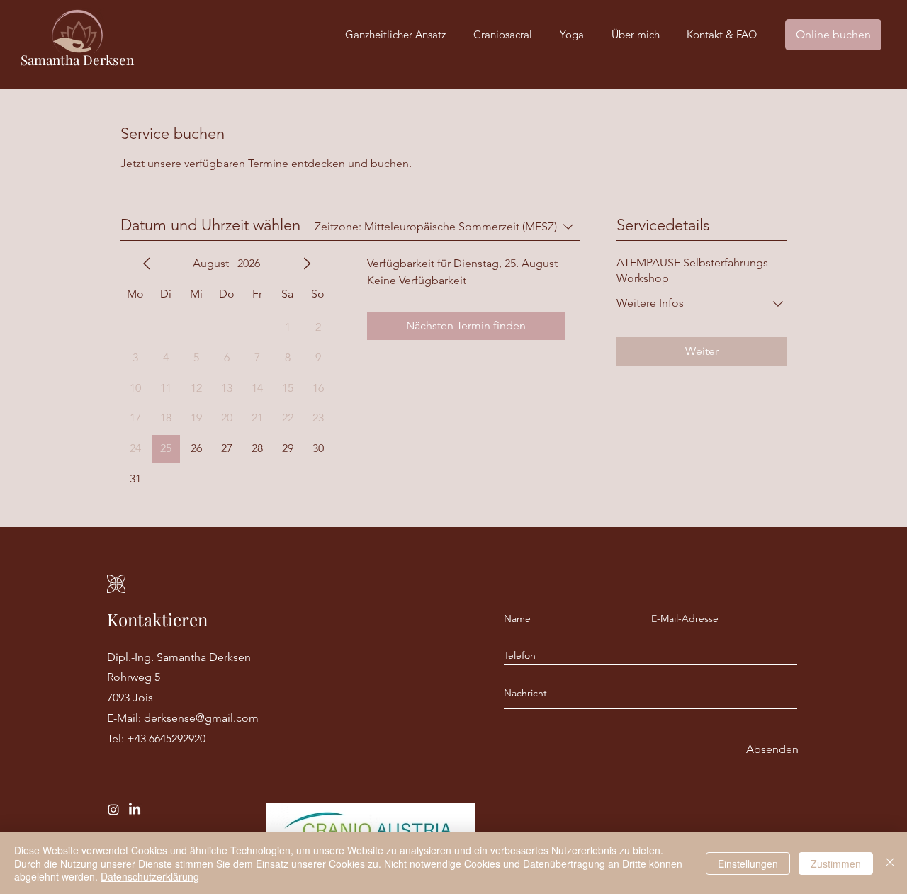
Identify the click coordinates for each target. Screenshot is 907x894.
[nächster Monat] (306, 263)
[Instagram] (113, 810)
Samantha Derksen (77, 59)
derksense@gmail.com (201, 718)
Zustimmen (836, 863)
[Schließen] (889, 863)
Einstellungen (748, 863)
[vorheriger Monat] (146, 263)
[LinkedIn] (135, 810)
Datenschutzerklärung (150, 876)
